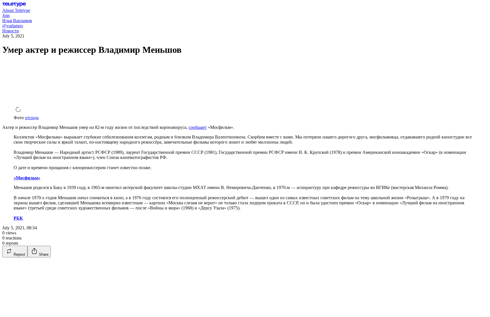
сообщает (198, 127)
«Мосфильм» (27, 177)
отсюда (32, 117)
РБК (18, 218)
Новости (10, 30)
